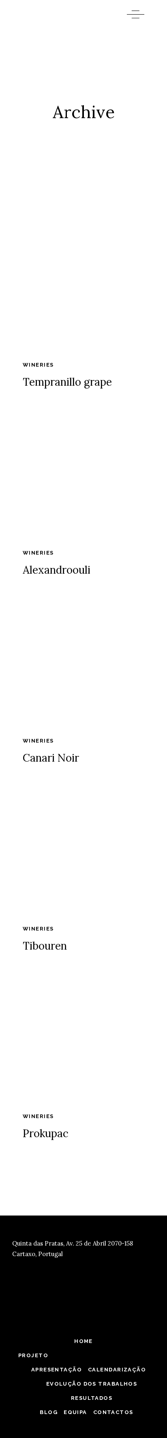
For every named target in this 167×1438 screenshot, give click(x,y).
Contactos (113, 1412)
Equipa (75, 1412)
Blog (49, 1412)
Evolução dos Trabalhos (91, 1384)
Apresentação (56, 1370)
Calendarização (117, 1370)
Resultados (91, 1398)
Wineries (38, 365)
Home (83, 1341)
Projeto (33, 1355)
